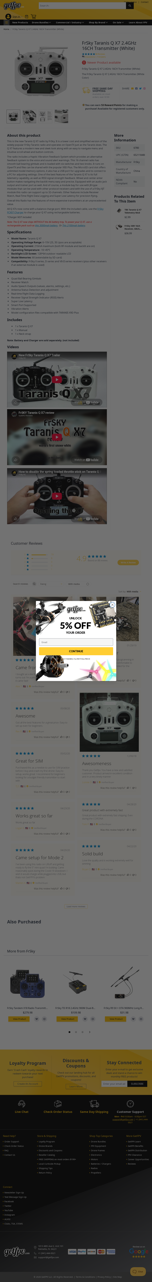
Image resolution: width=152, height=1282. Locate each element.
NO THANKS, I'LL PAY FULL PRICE (76, 659)
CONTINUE (76, 651)
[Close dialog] (112, 604)
